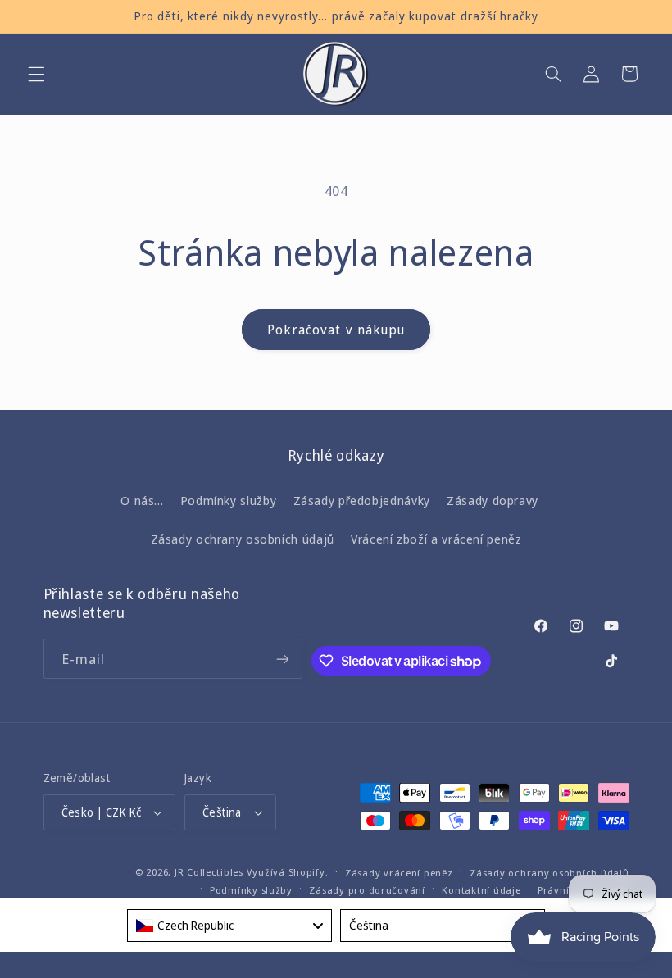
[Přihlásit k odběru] (283, 659)
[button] (36, 74)
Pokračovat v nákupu (336, 330)
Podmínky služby (228, 500)
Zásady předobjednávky (361, 500)
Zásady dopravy (492, 500)
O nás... (141, 500)
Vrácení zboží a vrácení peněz (436, 538)
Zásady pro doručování (367, 890)
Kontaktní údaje (481, 890)
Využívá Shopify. (288, 872)
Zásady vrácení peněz (399, 873)
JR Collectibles (209, 872)
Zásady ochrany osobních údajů (242, 538)
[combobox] (229, 925)
